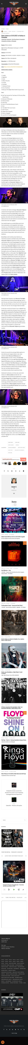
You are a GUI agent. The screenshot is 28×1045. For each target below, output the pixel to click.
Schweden (8, 981)
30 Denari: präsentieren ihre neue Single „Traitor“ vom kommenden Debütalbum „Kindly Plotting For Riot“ (11, 707)
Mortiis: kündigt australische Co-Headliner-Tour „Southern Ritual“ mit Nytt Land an (12, 639)
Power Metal (19, 977)
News (2, 636)
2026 (7, 963)
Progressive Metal (7, 979)
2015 (11, 959)
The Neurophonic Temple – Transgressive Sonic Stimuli (11, 605)
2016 (14, 959)
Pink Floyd (11, 450)
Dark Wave (17, 442)
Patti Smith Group (21, 447)
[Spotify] (15, 1029)
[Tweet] (8, 471)
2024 (22, 961)
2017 (18, 959)
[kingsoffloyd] (14, 757)
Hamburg (16, 968)
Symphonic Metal (17, 981)
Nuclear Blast (16, 975)
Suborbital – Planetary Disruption (14, 804)
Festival (4, 968)
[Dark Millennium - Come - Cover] (14, 553)
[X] (6, 1029)
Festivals (6, 534)
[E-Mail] (15, 471)
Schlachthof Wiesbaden (19, 450)
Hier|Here (12, 946)
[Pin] (11, 471)
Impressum (16, 1026)
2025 (3, 963)
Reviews (7, 568)
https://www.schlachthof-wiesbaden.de (13, 66)
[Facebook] (4, 1029)
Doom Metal (21, 966)
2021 (11, 961)
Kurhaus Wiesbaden (12, 447)
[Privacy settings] (2, 1042)
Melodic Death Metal (18, 972)
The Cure (10, 452)
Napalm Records (6, 975)
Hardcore (23, 968)
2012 (3, 959)
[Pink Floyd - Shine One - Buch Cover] (14, 723)
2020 (7, 961)
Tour (21, 982)
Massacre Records (7, 972)
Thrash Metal (5, 982)
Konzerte (13, 31)
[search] (24, 820)
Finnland (10, 968)
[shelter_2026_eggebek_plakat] (14, 520)
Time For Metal (14, 982)
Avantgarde (11, 442)
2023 (18, 961)
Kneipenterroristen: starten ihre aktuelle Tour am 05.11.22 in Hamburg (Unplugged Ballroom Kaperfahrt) (14, 792)
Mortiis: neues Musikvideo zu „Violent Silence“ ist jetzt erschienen (11, 672)
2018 (22, 959)
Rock (3, 981)
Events (10, 31)
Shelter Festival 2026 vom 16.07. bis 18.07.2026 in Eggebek (13, 536)
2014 (7, 959)
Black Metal (21, 963)
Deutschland (13, 966)
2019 (3, 961)
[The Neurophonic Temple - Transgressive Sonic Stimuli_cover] (14, 589)
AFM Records (13, 963)
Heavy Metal (12, 970)
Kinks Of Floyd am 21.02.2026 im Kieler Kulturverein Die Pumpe (13, 773)
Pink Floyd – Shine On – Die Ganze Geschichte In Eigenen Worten (13, 740)
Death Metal (5, 966)
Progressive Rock (18, 979)
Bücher (2, 737)
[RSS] (18, 1029)
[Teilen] (4, 471)
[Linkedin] (12, 1029)
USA (25, 982)
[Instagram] (9, 1029)
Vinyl (11, 568)
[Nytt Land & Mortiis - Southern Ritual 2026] (14, 622)
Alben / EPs (3, 568)
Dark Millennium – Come (6, 570)
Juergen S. (5, 31)
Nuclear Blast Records (8, 977)
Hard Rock (5, 970)
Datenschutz (21, 1026)
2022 (14, 961)
